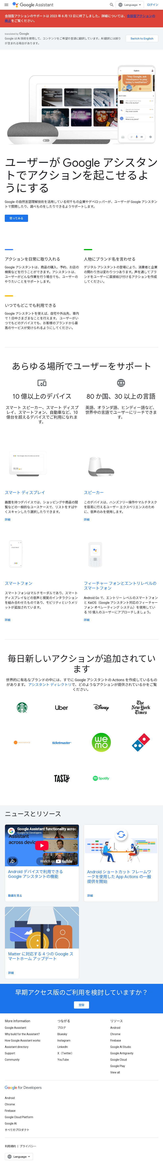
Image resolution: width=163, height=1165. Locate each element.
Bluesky (62, 1034)
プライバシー (28, 1146)
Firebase (115, 1040)
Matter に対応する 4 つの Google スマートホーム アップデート (40, 956)
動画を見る (15, 895)
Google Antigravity (121, 1053)
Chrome (115, 1034)
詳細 (7, 519)
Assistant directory (16, 1046)
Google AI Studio (120, 1046)
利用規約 (10, 1146)
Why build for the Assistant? (22, 1034)
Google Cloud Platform (19, 1117)
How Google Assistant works (22, 1040)
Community (12, 1059)
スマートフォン (18, 583)
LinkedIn (62, 1046)
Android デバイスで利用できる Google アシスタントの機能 (35, 874)
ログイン (152, 4)
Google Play (117, 1066)
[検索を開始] (111, 4)
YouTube (63, 1059)
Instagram (63, 1040)
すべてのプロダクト (17, 1129)
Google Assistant (15, 1027)
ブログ (61, 1027)
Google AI (11, 1123)
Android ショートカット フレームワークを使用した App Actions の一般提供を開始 (119, 877)
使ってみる (16, 218)
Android (115, 1027)
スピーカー (94, 492)
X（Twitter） (65, 1053)
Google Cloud (118, 1059)
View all (115, 1072)
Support (10, 1053)
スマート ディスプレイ (25, 492)
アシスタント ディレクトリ (50, 685)
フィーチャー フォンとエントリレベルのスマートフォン (120, 586)
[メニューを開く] (6, 5)
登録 (81, 1005)
